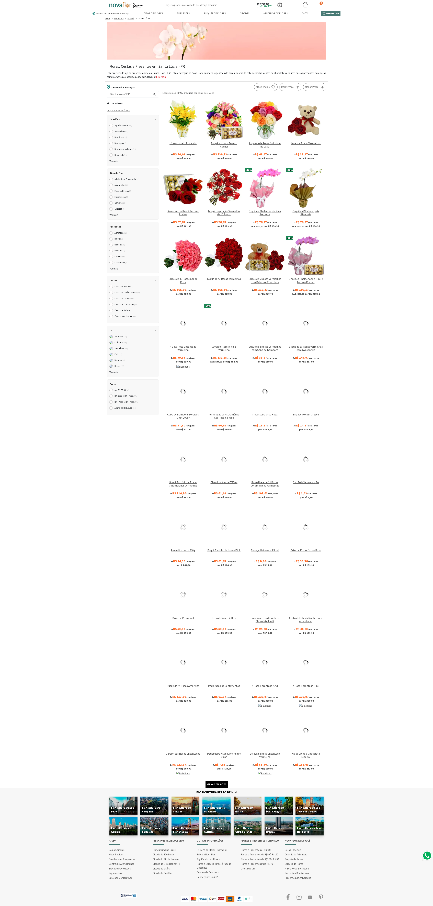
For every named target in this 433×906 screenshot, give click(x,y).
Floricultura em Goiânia (120, 829)
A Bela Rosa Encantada (127, 179)
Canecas (120, 256)
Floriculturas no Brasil (164, 850)
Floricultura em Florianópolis (182, 829)
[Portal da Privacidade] (129, 895)
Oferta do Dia (248, 868)
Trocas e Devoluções (120, 868)
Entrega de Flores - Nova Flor (212, 850)
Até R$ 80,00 (122, 390)
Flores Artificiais (123, 191)
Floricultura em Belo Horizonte (309, 829)
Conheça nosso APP (207, 877)
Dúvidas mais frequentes (122, 859)
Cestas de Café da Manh (127, 292)
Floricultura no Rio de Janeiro (215, 809)
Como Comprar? (117, 850)
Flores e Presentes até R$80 (255, 850)
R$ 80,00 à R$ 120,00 (126, 396)
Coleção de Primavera (296, 854)
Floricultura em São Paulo (122, 809)
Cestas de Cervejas (124, 298)
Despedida (121, 155)
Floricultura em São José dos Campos (308, 809)
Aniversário (121, 131)
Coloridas (121, 342)
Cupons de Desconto (208, 872)
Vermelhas (121, 348)
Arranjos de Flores (275, 13)
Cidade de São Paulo (163, 854)
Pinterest (320, 897)
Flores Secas (121, 197)
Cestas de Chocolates (126, 304)
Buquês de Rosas (294, 859)
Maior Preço (287, 86)
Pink (118, 354)
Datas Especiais (293, 850)
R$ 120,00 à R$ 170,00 (126, 402)
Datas (305, 13)
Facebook (287, 897)
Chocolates (121, 262)
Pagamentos (115, 873)
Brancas (120, 360)
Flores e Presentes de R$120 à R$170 (260, 859)
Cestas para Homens (125, 316)
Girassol (120, 208)
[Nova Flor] (125, 5)
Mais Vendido (263, 86)
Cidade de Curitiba (162, 873)
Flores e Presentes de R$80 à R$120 (259, 854)
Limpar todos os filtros (118, 110)
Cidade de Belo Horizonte (166, 863)
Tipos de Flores (153, 13)
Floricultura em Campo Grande (244, 829)
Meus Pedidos (116, 854)
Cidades (244, 13)
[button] (280, 5)
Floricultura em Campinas (151, 809)
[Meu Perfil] (292, 5)
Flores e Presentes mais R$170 (257, 863)
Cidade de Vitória (161, 868)
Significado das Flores (208, 859)
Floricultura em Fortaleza (151, 829)
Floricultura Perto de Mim (216, 792)
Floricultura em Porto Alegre (275, 809)
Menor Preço (311, 86)
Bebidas (120, 244)
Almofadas (121, 232)
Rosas (119, 366)
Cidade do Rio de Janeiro (166, 859)
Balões (119, 238)
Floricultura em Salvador (182, 809)
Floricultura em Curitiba (213, 829)
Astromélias (122, 185)
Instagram (298, 897)
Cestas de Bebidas (124, 286)
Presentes (183, 13)
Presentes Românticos (297, 873)
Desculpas (120, 143)
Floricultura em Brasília (275, 829)
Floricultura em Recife (244, 809)
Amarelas (121, 336)
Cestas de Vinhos (123, 310)
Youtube (309, 897)
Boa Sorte (121, 137)
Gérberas (120, 202)
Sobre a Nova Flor (206, 854)
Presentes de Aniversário (298, 877)
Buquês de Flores (215, 13)
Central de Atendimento (121, 863)
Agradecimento (123, 125)
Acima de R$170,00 (125, 407)
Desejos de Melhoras (125, 149)
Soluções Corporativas (120, 877)
